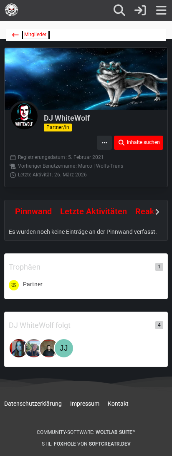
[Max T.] (49, 348)
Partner (33, 284)
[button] (104, 143)
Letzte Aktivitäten (93, 211)
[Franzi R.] (34, 348)
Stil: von (86, 444)
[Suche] (119, 10)
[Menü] (161, 10)
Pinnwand (33, 211)
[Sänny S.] (19, 348)
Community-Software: (86, 432)
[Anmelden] (140, 10)
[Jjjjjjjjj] (64, 348)
